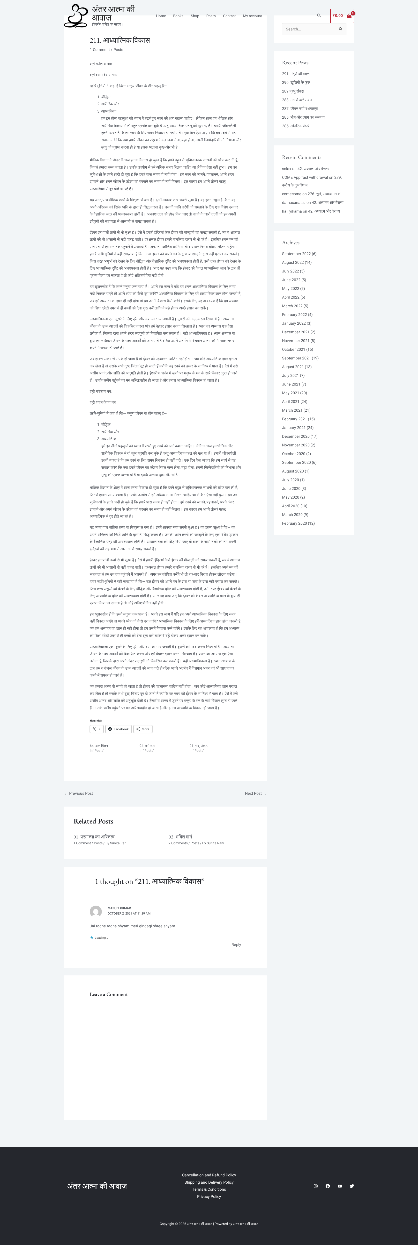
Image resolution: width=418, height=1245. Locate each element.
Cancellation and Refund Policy (209, 1175)
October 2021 (293, 349)
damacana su (294, 203)
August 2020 (293, 471)
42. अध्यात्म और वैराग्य (313, 169)
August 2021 (293, 367)
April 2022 (290, 297)
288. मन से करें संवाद (297, 100)
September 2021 (296, 358)
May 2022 (290, 289)
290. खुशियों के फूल (296, 83)
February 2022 (294, 315)
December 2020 (296, 436)
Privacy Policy (209, 1197)
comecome (291, 194)
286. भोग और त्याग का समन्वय (303, 117)
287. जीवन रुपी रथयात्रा (300, 109)
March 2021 (292, 410)
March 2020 (292, 515)
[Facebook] (328, 1186)
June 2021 (291, 384)
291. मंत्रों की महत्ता (296, 74)
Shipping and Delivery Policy (209, 1182)
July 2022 (290, 271)
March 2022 (292, 306)
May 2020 (290, 497)
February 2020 (294, 523)
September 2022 (296, 254)
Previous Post (78, 793)
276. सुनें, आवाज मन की (325, 194)
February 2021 (294, 419)
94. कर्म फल (147, 745)
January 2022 (294, 323)
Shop (195, 16)
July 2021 (290, 376)
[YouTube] (340, 1186)
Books (178, 16)
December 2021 (296, 332)
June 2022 (291, 280)
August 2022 (293, 262)
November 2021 (296, 341)
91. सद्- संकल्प (199, 745)
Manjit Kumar (119, 908)
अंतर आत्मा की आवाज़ (113, 13)
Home (161, 16)
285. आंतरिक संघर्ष (295, 126)
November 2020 (296, 445)
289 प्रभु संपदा (293, 91)
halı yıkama (292, 211)
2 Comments (178, 843)
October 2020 (293, 454)
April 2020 (290, 506)
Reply (236, 945)
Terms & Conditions (209, 1189)
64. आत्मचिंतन (99, 745)
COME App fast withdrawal (305, 177)
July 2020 (290, 480)
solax (286, 169)
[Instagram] (316, 1186)
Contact (229, 16)
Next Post (256, 793)
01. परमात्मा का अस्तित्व (94, 837)
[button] (319, 16)
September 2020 (296, 462)
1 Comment (100, 50)
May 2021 (290, 393)
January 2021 (294, 428)
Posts (211, 16)
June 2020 (291, 489)
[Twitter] (352, 1186)
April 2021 (290, 402)
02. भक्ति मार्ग (180, 837)
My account (252, 16)
